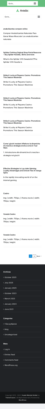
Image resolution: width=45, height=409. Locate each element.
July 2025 (9, 283)
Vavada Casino (9, 214)
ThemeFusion (10, 397)
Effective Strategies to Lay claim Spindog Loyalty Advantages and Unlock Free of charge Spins (22, 170)
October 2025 (10, 277)
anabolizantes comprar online (15, 29)
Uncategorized (11, 334)
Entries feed (10, 354)
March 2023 (10, 298)
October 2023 (10, 293)
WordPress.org (11, 365)
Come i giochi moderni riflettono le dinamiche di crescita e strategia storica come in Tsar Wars (21, 146)
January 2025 (10, 288)
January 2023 (10, 304)
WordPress (22, 400)
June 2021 (9, 309)
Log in (7, 349)
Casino (6, 193)
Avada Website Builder (30, 395)
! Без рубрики (11, 324)
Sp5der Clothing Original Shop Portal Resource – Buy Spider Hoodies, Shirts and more (22, 53)
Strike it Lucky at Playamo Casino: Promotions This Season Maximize (22, 76)
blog (6, 329)
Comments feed (11, 360)
